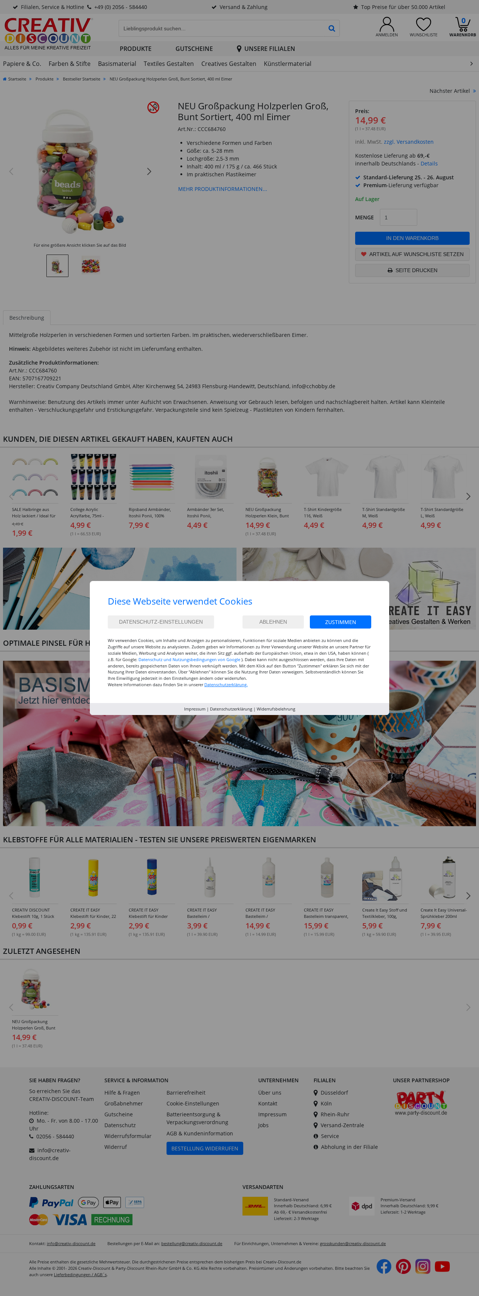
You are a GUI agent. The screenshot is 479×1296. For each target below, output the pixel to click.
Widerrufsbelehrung (276, 709)
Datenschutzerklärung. (226, 684)
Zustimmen (340, 622)
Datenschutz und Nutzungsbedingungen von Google (189, 659)
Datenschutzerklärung (231, 709)
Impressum (194, 709)
